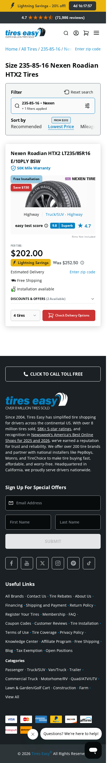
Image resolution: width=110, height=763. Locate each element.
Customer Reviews (50, 623)
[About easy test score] (46, 226)
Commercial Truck (21, 678)
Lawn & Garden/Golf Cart (27, 687)
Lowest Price (61, 126)
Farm (83, 687)
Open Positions (59, 650)
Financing (14, 605)
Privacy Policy (72, 632)
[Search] (66, 33)
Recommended (26, 126)
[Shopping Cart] (86, 33)
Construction (64, 687)
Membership (53, 614)
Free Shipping (86, 641)
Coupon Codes (18, 623)
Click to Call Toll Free (56, 374)
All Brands (14, 596)
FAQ (72, 614)
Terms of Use (17, 632)
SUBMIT (53, 541)
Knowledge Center (21, 641)
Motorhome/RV (54, 678)
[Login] (76, 33)
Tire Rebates (60, 596)
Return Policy (81, 605)
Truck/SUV (36, 669)
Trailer (75, 669)
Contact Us (36, 596)
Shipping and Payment (46, 605)
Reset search (82, 92)
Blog (9, 650)
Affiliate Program (56, 641)
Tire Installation (84, 623)
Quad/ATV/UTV (84, 678)
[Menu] (96, 33)
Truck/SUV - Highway (64, 214)
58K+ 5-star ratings (54, 428)
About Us (83, 596)
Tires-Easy (42, 753)
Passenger (14, 669)
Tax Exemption (29, 650)
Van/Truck (57, 669)
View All (12, 696)
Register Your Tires (22, 614)
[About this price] (82, 263)
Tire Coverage (44, 632)
